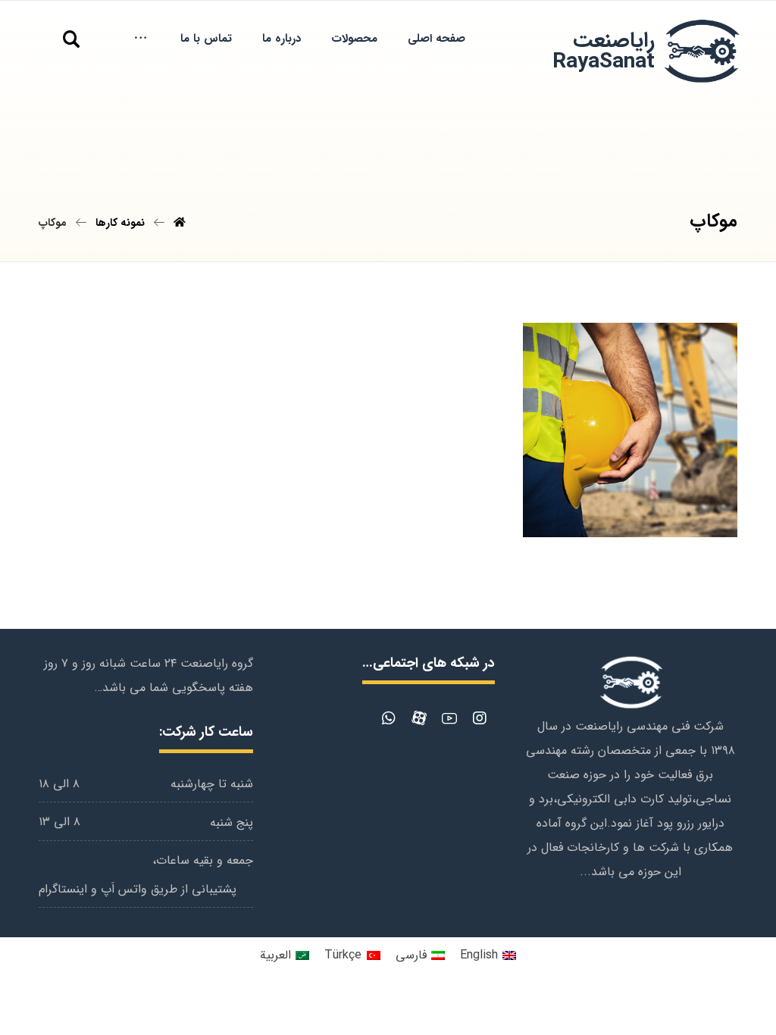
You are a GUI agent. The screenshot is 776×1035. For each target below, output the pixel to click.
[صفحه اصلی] (180, 222)
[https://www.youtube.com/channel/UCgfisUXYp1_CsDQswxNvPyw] (449, 718)
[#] (480, 718)
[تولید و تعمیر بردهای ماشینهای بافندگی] (701, 52)
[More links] (140, 39)
